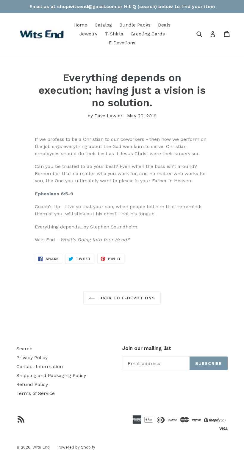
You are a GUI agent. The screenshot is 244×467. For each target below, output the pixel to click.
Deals (164, 25)
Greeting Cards (148, 34)
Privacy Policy (32, 357)
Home (80, 25)
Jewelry (88, 34)
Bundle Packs (135, 25)
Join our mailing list (146, 348)
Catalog (103, 25)
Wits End (41, 447)
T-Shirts (114, 34)
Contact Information (39, 366)
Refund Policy (32, 384)
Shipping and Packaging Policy (51, 375)
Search (24, 348)
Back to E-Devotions (126, 297)
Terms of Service (35, 393)
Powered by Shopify (76, 447)
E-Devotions (122, 43)
